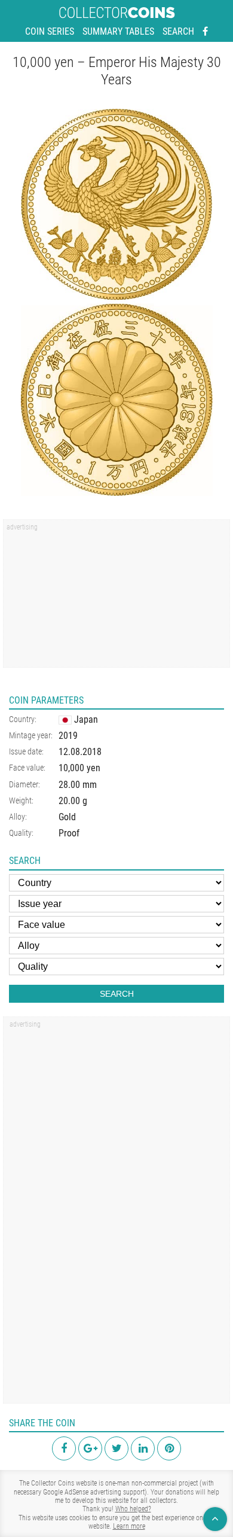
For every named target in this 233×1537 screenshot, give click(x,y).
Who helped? (133, 1509)
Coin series (49, 31)
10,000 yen (79, 768)
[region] (116, 598)
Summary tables (118, 31)
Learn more (129, 1526)
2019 (68, 735)
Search (178, 31)
